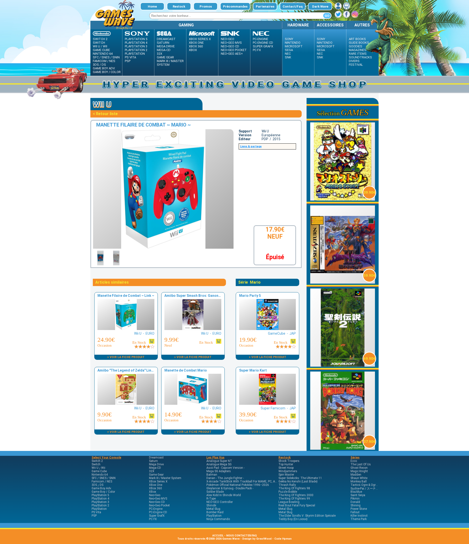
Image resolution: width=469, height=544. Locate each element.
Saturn (163, 42)
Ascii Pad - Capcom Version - (225, 467)
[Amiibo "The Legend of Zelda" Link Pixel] (125, 403)
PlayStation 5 (136, 39)
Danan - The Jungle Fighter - (225, 478)
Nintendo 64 (103, 53)
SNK (288, 57)
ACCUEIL (218, 535)
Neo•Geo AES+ (232, 53)
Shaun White (359, 478)
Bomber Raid (215, 512)
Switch (99, 42)
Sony (289, 39)
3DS (96, 64)
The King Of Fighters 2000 (295, 495)
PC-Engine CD (263, 42)
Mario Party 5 (250, 296)
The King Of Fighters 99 (294, 498)
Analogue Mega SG (219, 464)
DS (104, 64)
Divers (354, 61)
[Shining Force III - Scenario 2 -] (342, 282)
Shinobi (211, 505)
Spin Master (286, 474)
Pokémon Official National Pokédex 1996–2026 (237, 485)
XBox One (196, 42)
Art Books (357, 39)
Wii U (96, 46)
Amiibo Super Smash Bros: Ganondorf (195, 296)
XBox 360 (196, 46)
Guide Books (359, 42)
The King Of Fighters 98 (294, 488)
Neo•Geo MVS (231, 42)
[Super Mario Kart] (267, 403)
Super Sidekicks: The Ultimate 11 (300, 478)
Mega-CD (164, 50)
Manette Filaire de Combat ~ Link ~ (125, 296)
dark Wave (320, 6)
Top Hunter (285, 464)
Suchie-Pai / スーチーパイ (367, 488)
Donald (355, 502)
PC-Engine (260, 39)
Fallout (355, 512)
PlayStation (135, 53)
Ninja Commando (218, 519)
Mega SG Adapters (218, 471)
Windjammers (287, 471)
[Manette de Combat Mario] (192, 403)
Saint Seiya (358, 495)
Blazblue (356, 491)
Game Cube (101, 50)
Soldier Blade (215, 491)
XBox (193, 50)
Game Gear (165, 57)
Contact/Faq (293, 6)
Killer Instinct (359, 515)
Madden (356, 474)
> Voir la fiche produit (126, 357)
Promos (206, 6)
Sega (289, 50)
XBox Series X (200, 39)
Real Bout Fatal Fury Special (296, 505)
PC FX (257, 50)
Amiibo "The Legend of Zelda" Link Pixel (129, 370)
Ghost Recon (359, 467)
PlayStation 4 (136, 42)
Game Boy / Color (107, 72)
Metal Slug (213, 509)
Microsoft (294, 46)
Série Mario (249, 282)
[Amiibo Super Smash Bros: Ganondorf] (192, 328)
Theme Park (359, 519)
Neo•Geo (227, 39)
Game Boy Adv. (104, 68)
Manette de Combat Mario (185, 370)
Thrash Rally (287, 485)
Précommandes (235, 6)
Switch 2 (100, 39)
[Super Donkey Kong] (342, 448)
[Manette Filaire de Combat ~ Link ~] (125, 328)
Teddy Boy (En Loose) (293, 519)
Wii (105, 46)
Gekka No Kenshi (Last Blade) (298, 481)
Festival (356, 64)
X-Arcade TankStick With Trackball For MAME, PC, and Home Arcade (251, 481)
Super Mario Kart (253, 370)
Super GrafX (263, 46)
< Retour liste (105, 113)
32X (159, 53)
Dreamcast (166, 39)
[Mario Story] (342, 199)
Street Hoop (286, 467)
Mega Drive (166, 46)
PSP (127, 61)
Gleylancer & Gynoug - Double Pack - (229, 488)
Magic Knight (359, 471)
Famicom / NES (104, 61)
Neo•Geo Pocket (234, 50)
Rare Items (358, 53)
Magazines (357, 50)
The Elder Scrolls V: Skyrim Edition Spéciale (307, 515)
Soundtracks (360, 57)
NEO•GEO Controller (219, 502)
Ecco (354, 461)
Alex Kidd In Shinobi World (223, 495)
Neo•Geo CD (230, 46)
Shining (356, 505)
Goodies (355, 46)
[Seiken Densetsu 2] (342, 365)
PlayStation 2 (136, 50)
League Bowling (288, 502)
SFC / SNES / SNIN (106, 57)
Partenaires (265, 6)
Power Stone (359, 509)
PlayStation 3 (136, 46)
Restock (179, 6)
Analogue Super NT (219, 461)
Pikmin (355, 498)
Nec (288, 53)
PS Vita (130, 57)
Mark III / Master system (170, 62)
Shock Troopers (288, 461)
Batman (211, 474)
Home (152, 6)
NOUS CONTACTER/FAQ (241, 535)
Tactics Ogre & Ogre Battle (368, 485)
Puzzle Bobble (287, 491)
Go (327, 16)
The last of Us (361, 464)
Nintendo (292, 42)
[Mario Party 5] (267, 328)
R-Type (211, 498)
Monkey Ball (359, 481)
